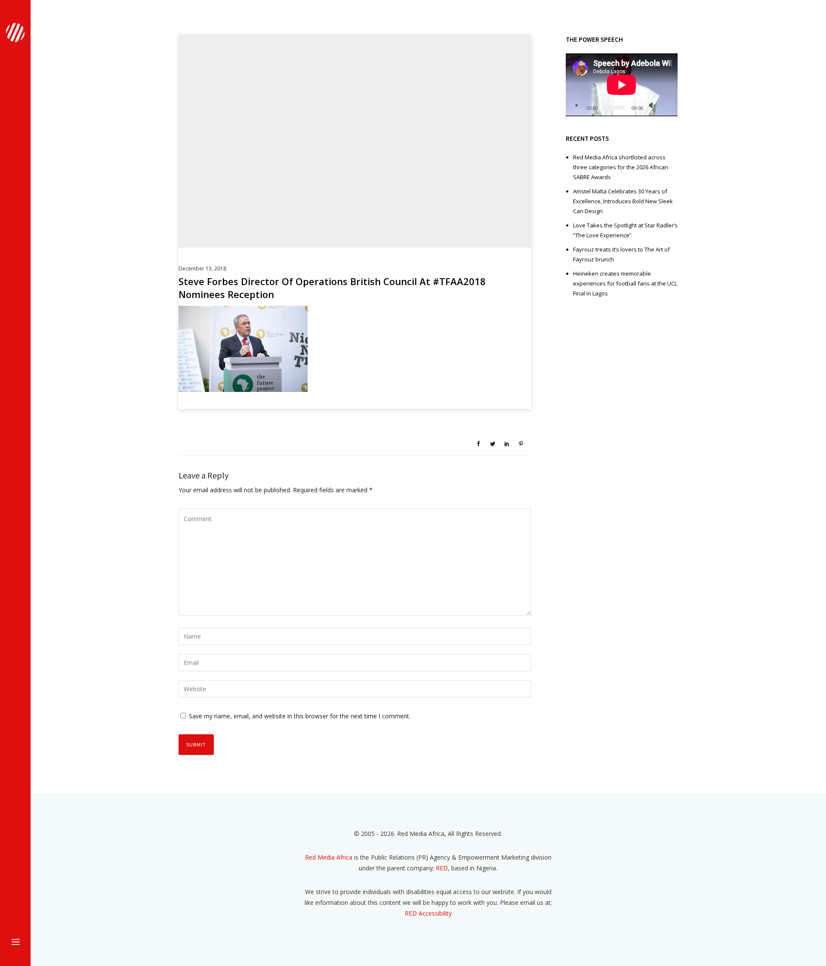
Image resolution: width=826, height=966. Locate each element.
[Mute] (652, 105)
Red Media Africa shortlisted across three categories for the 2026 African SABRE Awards (620, 167)
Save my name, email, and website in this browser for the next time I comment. (299, 716)
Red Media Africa (328, 857)
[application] (622, 84)
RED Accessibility (428, 913)
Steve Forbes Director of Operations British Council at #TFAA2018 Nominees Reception (332, 288)
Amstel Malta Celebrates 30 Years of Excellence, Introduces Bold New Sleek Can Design (623, 201)
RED (442, 868)
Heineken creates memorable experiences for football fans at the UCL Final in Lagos (625, 283)
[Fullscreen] (666, 105)
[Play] (576, 105)
